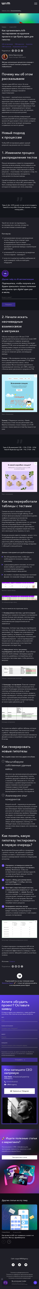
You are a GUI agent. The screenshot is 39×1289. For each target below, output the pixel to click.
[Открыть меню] (35, 4)
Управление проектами (20, 46)
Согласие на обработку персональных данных (19, 1276)
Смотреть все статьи (19, 1157)
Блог (8, 10)
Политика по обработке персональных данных (19, 1274)
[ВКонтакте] (16, 51)
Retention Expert (8, 983)
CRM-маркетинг (19, 44)
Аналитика (29, 44)
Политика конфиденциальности (20, 1272)
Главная (4, 10)
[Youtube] (26, 1265)
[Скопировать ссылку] (22, 51)
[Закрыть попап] (2, 1279)
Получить (8, 304)
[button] (9, 1242)
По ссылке (5, 728)
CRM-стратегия (6, 46)
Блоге (8, 1232)
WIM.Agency (24, 1259)
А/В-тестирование (7, 44)
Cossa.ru (4, 27)
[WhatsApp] (19, 51)
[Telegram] (13, 51)
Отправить (19, 1060)
